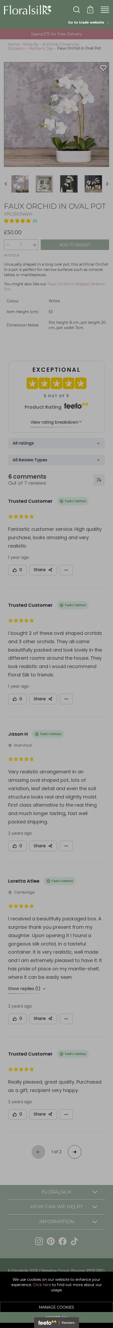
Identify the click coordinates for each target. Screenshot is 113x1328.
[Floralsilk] (27, 9)
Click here (42, 1284)
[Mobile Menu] (105, 10)
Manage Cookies (56, 1307)
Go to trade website (87, 22)
